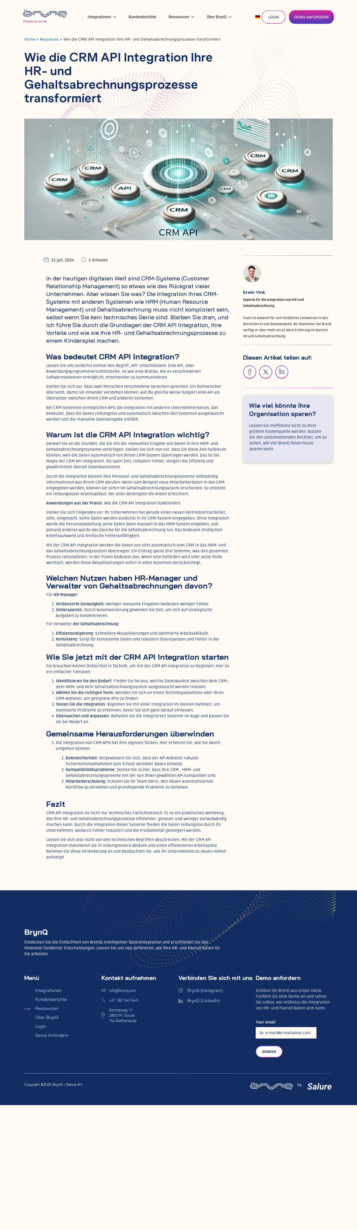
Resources (49, 39)
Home (29, 39)
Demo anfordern (51, 1035)
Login (40, 1026)
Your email (266, 1022)
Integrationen (99, 17)
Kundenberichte (142, 17)
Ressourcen (179, 17)
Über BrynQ (217, 17)
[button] (249, 372)
